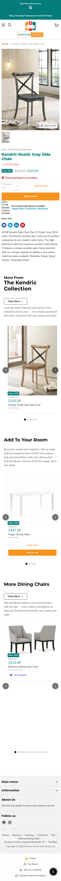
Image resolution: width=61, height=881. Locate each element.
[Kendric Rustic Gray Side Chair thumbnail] (5, 137)
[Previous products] (6, 370)
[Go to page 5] (36, 419)
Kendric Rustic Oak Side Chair (24, 405)
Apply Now (18, 208)
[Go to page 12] (46, 752)
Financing (29, 835)
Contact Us (42, 835)
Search (5, 835)
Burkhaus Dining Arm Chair (23, 666)
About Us (16, 835)
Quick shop (32, 545)
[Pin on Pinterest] (22, 225)
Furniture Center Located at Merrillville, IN (24, 842)
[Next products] (55, 370)
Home (5, 44)
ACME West (12, 164)
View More (14, 301)
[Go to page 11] (43, 752)
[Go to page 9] (37, 752)
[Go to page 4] (33, 419)
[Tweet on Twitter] (10, 225)
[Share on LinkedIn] (16, 225)
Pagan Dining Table (19, 534)
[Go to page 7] (32, 752)
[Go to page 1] (25, 419)
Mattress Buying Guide (29, 838)
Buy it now (30, 196)
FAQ (53, 835)
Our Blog (52, 842)
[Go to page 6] (29, 752)
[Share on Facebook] (4, 225)
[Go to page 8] (34, 752)
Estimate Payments (37, 208)
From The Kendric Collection (17, 149)
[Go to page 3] (30, 419)
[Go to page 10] (40, 752)
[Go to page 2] (27, 419)
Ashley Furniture (15, 669)
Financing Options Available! (20, 177)
